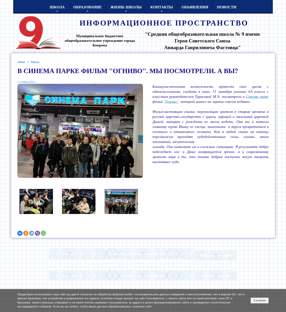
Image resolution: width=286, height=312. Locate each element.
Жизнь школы (126, 7)
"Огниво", (172, 101)
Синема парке (257, 96)
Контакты (161, 7)
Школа (57, 7)
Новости (226, 7)
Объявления (195, 7)
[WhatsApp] (43, 233)
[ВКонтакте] (19, 233)
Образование (87, 7)
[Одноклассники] (25, 233)
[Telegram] (31, 233)
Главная (21, 61)
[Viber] (37, 233)
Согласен (260, 300)
